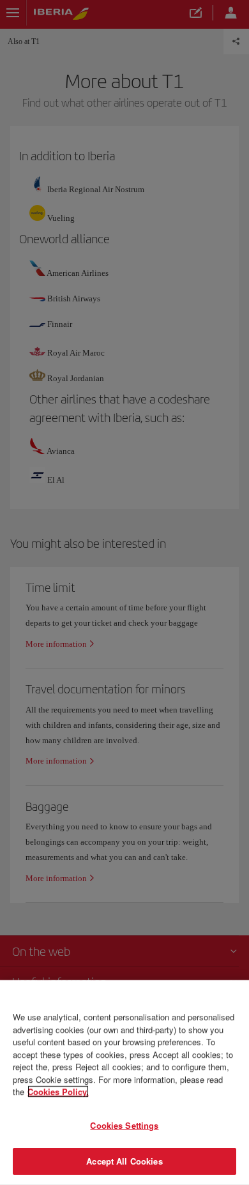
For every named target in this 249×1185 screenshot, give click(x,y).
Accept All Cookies (124, 1161)
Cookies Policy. (58, 1091)
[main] (124, 1082)
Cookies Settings (124, 1125)
